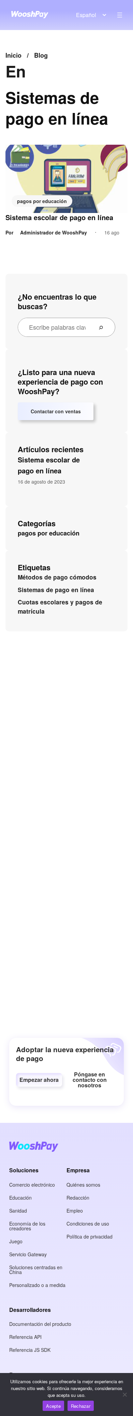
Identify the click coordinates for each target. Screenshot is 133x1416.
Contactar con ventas (56, 411)
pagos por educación (42, 201)
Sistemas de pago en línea (56, 590)
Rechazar (80, 1406)
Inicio (13, 55)
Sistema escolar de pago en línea (59, 217)
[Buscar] (103, 327)
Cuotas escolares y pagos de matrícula (60, 607)
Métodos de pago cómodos (57, 577)
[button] (39, 1080)
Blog (41, 55)
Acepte (53, 1406)
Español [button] (86, 15)
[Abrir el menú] (120, 15)
